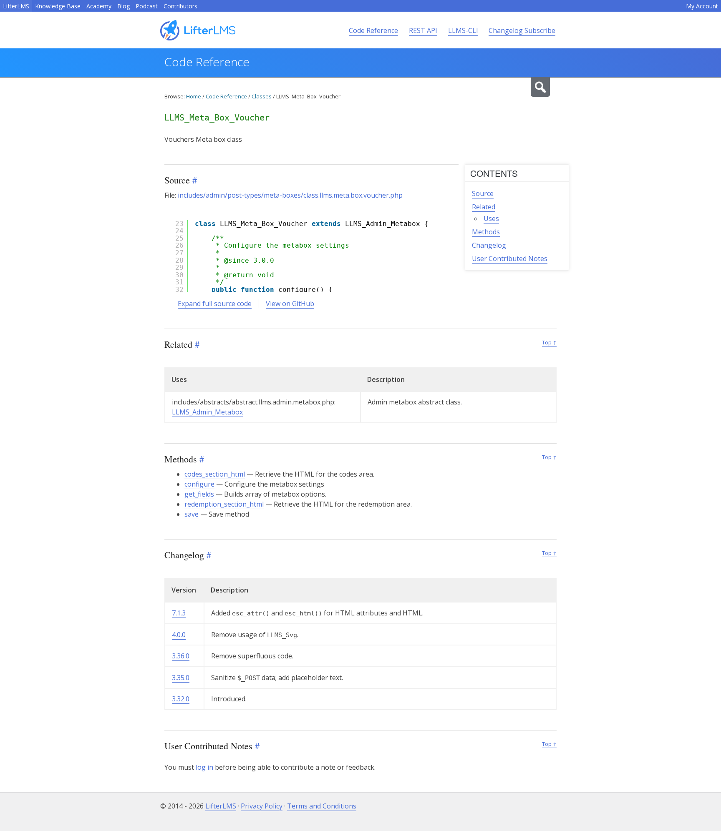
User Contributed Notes (509, 258)
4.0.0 (179, 634)
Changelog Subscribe (522, 30)
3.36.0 (180, 655)
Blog (123, 6)
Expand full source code (215, 303)
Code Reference (373, 30)
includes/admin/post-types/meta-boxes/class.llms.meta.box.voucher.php (290, 195)
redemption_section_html (224, 504)
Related (483, 206)
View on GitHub (290, 303)
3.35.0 (180, 677)
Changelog (489, 245)
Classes (262, 96)
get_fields (199, 494)
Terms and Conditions (321, 806)
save (191, 514)
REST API (423, 30)
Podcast (147, 6)
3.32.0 (180, 698)
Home (193, 96)
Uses (491, 218)
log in (204, 767)
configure (199, 484)
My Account (702, 6)
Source (483, 193)
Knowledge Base (58, 6)
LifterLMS (16, 6)
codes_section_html (214, 474)
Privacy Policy (261, 806)
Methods (486, 231)
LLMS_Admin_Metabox (207, 412)
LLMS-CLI (463, 30)
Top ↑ (549, 342)
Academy (98, 6)
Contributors (180, 6)
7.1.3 (179, 613)
